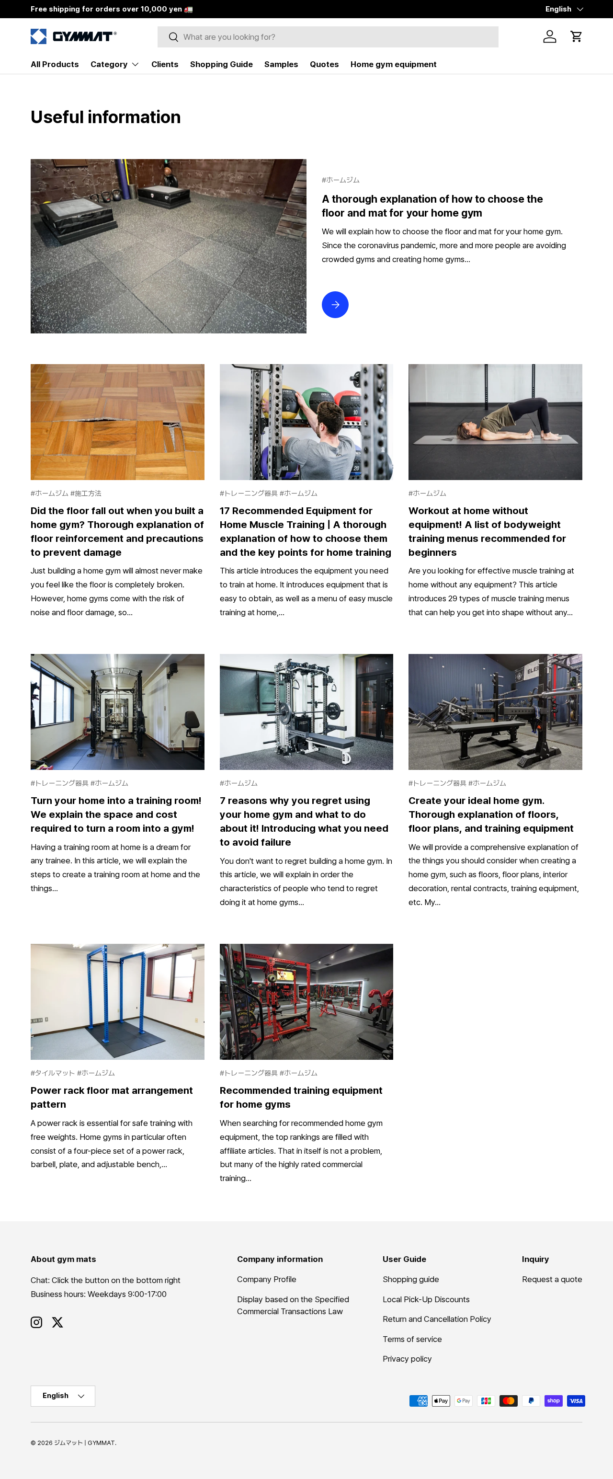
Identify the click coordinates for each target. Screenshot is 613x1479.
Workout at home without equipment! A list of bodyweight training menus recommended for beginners (487, 531)
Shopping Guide (221, 64)
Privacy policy (407, 1359)
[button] (576, 36)
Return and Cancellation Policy (437, 1319)
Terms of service (412, 1339)
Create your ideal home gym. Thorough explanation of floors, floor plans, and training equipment (491, 814)
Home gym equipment (394, 64)
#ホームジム (341, 180)
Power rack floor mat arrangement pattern (112, 1097)
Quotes (324, 64)
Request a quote (552, 1279)
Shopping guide (411, 1279)
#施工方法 (86, 493)
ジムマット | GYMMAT (84, 1442)
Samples (281, 64)
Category (109, 64)
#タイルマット (54, 1073)
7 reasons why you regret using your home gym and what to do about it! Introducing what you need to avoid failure (304, 821)
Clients (165, 64)
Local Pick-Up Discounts (426, 1299)
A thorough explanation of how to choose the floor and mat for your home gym (432, 205)
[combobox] (328, 36)
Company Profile (266, 1279)
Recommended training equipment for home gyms (301, 1097)
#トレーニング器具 (250, 493)
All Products (55, 64)
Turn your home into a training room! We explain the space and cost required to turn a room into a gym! (116, 814)
